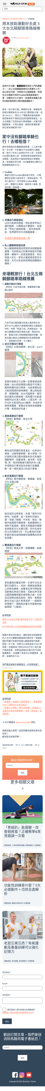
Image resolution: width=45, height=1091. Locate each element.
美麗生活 (21, 19)
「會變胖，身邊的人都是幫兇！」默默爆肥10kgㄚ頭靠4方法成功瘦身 (22, 703)
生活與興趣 (13, 19)
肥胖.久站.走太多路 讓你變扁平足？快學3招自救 (22, 621)
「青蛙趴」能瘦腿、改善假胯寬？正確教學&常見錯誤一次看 (22, 831)
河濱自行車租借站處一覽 (17, 238)
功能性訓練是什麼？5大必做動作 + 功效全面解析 (22, 889)
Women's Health (23, 38)
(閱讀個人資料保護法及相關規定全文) (17, 1013)
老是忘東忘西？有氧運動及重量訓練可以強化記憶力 (21, 947)
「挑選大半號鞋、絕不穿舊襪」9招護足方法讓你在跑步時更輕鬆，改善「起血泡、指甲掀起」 (22, 711)
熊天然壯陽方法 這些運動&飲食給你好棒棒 (21, 626)
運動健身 (5, 19)
